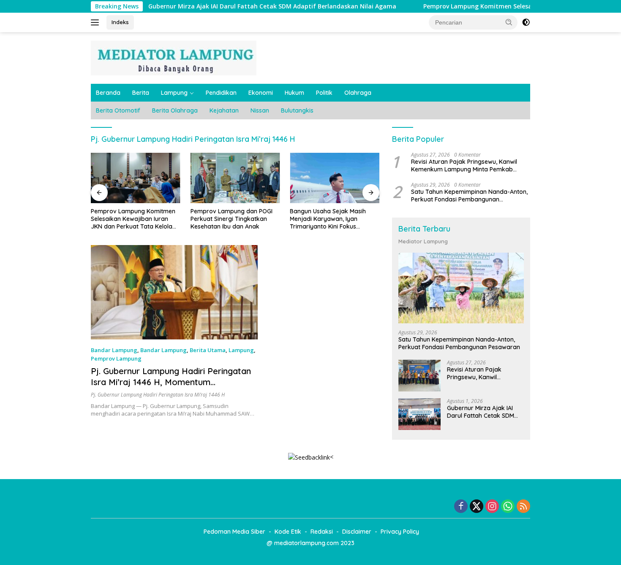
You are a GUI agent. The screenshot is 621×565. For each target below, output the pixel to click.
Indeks (120, 22)
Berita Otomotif (118, 110)
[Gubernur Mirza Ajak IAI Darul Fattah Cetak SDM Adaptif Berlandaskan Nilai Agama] (419, 414)
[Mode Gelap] (526, 22)
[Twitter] (476, 506)
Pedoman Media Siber (234, 531)
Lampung (174, 92)
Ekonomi (260, 92)
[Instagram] (492, 506)
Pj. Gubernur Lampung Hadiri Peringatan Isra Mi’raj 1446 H (158, 394)
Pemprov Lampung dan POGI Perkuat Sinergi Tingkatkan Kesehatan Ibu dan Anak (231, 218)
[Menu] (96, 22)
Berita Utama (208, 350)
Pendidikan (221, 92)
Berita (140, 92)
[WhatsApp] (508, 506)
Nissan (260, 110)
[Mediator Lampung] (173, 57)
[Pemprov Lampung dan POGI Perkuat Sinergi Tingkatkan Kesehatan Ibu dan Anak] (235, 178)
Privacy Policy (400, 531)
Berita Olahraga (175, 110)
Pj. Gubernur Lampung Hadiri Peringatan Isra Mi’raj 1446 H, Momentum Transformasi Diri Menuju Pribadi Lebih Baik (171, 387)
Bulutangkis (297, 110)
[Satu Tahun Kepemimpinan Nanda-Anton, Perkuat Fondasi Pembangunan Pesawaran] (461, 288)
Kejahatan (224, 110)
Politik (324, 92)
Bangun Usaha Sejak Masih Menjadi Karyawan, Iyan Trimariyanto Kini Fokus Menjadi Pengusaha (328, 219)
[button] (509, 22)
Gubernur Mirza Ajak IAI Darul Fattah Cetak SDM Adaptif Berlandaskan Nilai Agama (249, 6)
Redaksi (321, 531)
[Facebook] (461, 506)
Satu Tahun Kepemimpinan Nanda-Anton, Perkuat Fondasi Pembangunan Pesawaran (469, 195)
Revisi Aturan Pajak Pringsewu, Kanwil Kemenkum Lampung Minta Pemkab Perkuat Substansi (464, 165)
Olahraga (357, 92)
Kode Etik (288, 531)
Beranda (108, 92)
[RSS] (523, 506)
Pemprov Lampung (116, 358)
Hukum (294, 92)
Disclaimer (356, 531)
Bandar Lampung (114, 350)
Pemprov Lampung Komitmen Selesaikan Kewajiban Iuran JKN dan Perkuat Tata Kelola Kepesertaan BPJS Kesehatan (133, 219)
